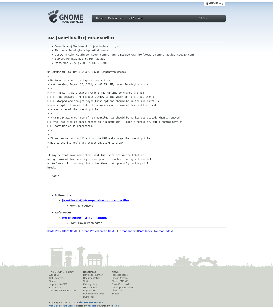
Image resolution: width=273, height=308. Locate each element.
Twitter (115, 293)
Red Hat (91, 306)
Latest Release (120, 278)
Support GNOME (58, 284)
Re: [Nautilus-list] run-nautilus (84, 217)
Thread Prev (88, 231)
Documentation (91, 278)
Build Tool (88, 297)
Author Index (163, 231)
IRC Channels (90, 287)
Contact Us (55, 287)
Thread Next (106, 231)
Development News (122, 287)
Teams (52, 281)
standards (69, 306)
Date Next (69, 231)
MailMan (114, 306)
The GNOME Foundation (62, 290)
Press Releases (120, 275)
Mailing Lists (115, 18)
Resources (89, 272)
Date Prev (54, 231)
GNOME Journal (120, 284)
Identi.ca (117, 290)
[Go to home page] (71, 24)
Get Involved (56, 278)
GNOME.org (216, 3)
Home (99, 18)
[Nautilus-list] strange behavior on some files (95, 200)
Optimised (54, 306)
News (115, 272)
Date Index (145, 231)
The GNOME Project (61, 272)
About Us (54, 275)
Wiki (85, 281)
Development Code (93, 293)
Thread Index (127, 231)
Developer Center (93, 275)
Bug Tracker (89, 290)
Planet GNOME (120, 281)
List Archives (135, 18)
